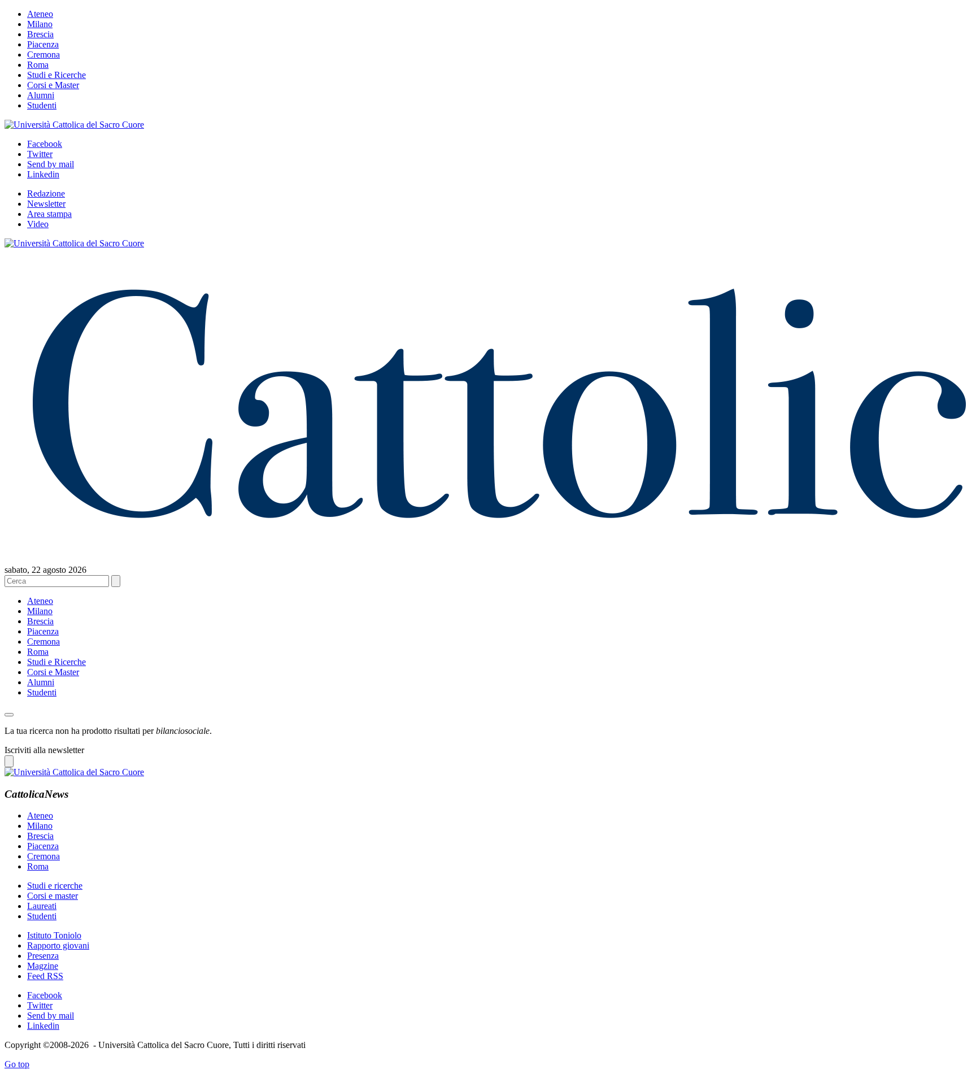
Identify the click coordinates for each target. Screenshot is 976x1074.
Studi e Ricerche (56, 75)
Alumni (40, 95)
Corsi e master (52, 896)
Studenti (41, 105)
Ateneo (40, 14)
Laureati (41, 906)
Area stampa (49, 214)
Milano (40, 24)
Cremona (43, 54)
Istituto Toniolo (54, 935)
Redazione (46, 193)
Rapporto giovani (58, 945)
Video (38, 224)
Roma (38, 64)
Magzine (42, 966)
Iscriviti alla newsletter (44, 750)
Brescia (40, 34)
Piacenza (43, 44)
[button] (9, 714)
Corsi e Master (53, 85)
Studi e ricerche (54, 885)
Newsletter (46, 203)
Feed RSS (45, 976)
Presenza (43, 955)
